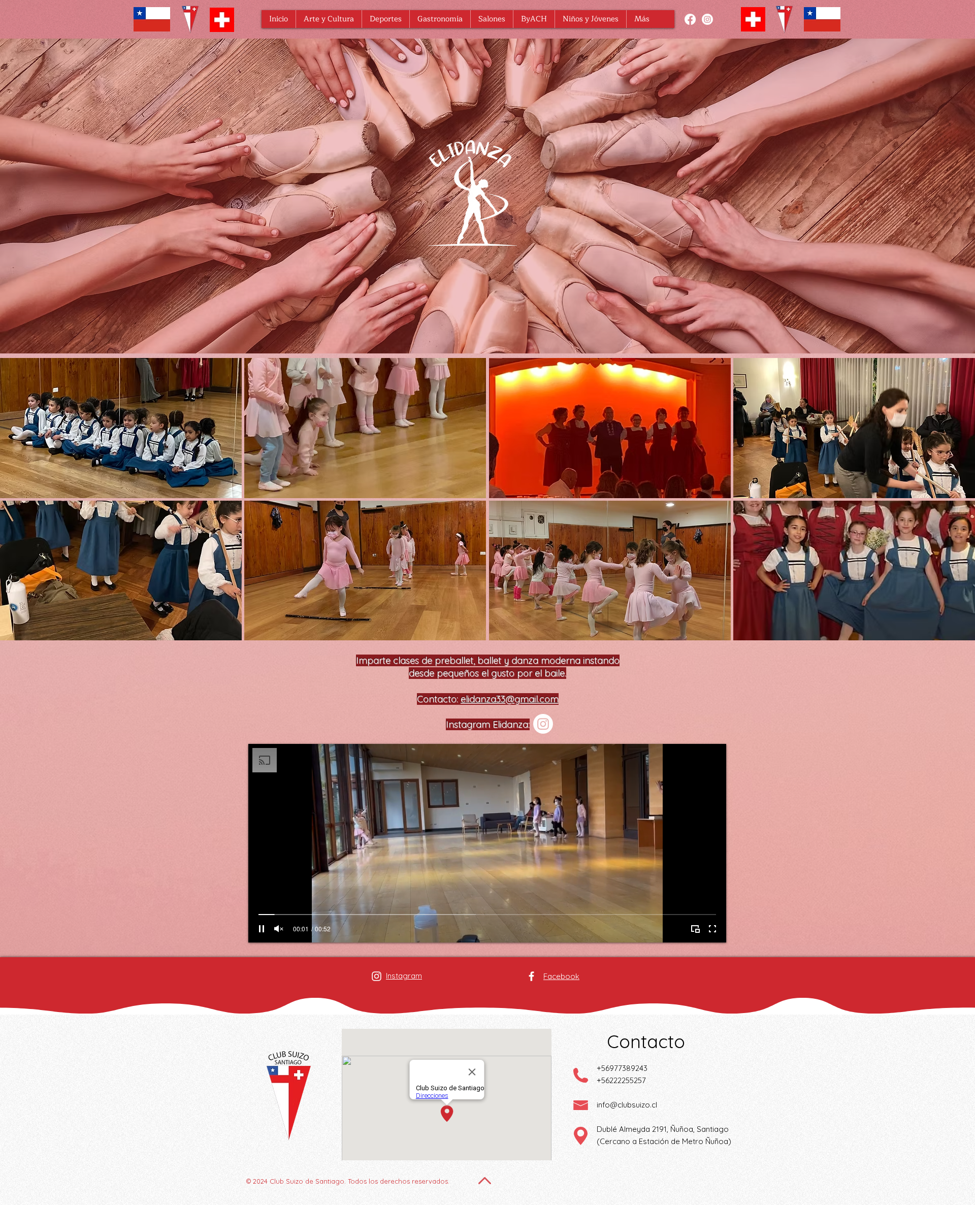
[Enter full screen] (712, 928)
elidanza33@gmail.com (510, 699)
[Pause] (261, 928)
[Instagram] (707, 19)
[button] (329, 19)
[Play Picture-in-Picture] (695, 928)
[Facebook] (690, 19)
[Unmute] (278, 928)
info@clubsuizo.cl (627, 1105)
